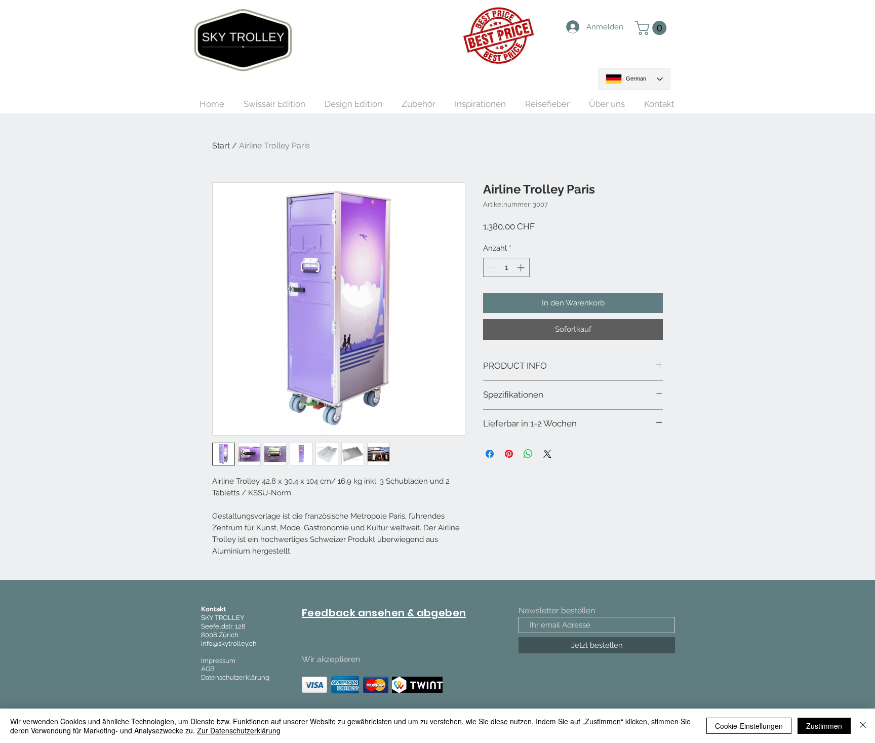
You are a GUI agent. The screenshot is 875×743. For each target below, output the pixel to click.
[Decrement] (491, 267)
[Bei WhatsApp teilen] (528, 454)
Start (221, 145)
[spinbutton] (506, 267)
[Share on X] (547, 454)
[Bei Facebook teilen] (490, 454)
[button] (652, 28)
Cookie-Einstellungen (749, 726)
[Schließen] (863, 726)
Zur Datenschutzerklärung (239, 730)
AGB (208, 669)
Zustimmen (824, 726)
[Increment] (522, 267)
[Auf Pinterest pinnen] (509, 454)
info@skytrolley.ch (229, 643)
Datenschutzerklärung (235, 677)
